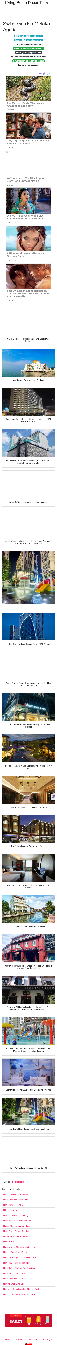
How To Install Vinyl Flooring (15, 1215)
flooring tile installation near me (28, 40)
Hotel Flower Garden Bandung (16, 1231)
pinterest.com (18, 1181)
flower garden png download (28, 52)
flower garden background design (28, 48)
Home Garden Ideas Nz (13, 1278)
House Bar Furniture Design (15, 1236)
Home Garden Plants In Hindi (16, 1199)
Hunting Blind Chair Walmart (15, 1252)
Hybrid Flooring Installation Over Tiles (19, 1257)
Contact (18, 1339)
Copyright (47, 1339)
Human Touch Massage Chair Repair (19, 1247)
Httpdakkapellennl (11, 1210)
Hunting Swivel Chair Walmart (16, 1194)
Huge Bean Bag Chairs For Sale (17, 1220)
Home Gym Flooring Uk (13, 1204)
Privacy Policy (33, 1339)
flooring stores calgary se (28, 65)
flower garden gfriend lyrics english (28, 60)
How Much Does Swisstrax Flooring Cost (21, 1289)
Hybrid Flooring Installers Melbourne (19, 1294)
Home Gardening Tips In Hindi (16, 1262)
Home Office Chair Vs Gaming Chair (19, 1268)
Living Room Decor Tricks (27, 2)
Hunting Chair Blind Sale (14, 1283)
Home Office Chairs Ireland (15, 1273)
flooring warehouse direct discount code (28, 56)
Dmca (7, 1339)
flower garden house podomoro (28, 44)
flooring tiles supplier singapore (28, 36)
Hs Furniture (8, 1241)
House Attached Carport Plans (16, 1225)
